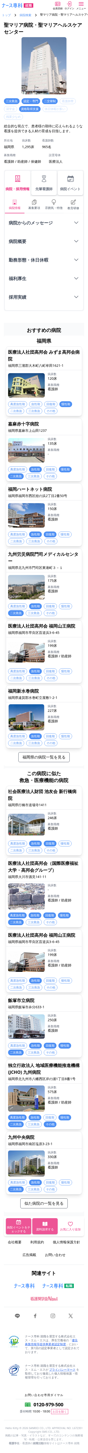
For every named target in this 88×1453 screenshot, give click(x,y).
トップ (6, 15)
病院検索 (25, 15)
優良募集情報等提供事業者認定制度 (51, 1342)
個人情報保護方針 (66, 1242)
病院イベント (70, 188)
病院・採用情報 (18, 188)
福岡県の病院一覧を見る (44, 757)
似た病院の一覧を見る (44, 1203)
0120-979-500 (48, 1404)
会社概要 (15, 1242)
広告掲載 (29, 1254)
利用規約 (37, 1242)
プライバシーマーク (62, 1369)
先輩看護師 (44, 188)
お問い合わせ (55, 1254)
